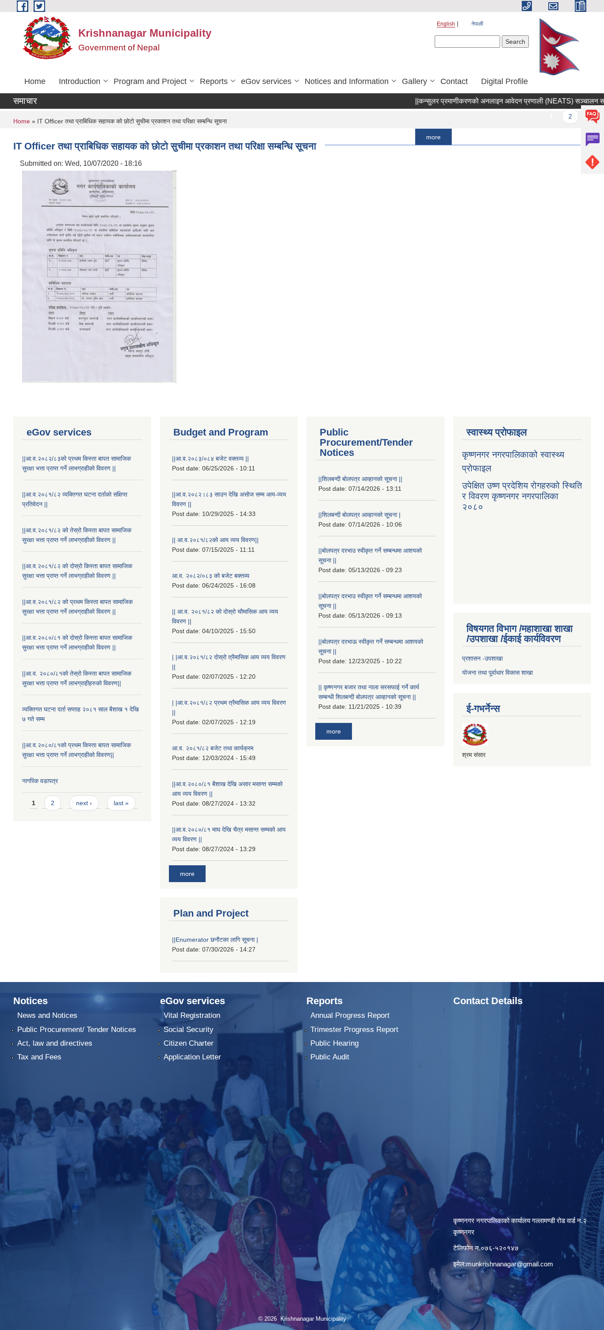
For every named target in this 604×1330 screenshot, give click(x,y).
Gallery (414, 81)
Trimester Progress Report (354, 1029)
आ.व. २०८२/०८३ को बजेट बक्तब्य (210, 575)
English (446, 24)
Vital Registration (192, 1015)
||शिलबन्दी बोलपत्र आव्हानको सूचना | (359, 514)
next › (84, 802)
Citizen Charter (189, 1043)
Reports (214, 81)
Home (35, 81)
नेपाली (477, 24)
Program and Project (150, 81)
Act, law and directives (54, 1043)
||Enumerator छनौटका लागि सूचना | (215, 939)
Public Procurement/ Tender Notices (76, 1029)
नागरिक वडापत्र (40, 780)
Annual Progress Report (350, 1015)
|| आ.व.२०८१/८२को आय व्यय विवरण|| (215, 539)
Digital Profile (504, 81)
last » (121, 802)
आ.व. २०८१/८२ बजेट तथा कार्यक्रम (212, 748)
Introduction (79, 81)
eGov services (266, 81)
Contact (454, 81)
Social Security (189, 1029)
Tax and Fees (39, 1057)
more (397, 136)
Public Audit (329, 1057)
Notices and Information (347, 81)
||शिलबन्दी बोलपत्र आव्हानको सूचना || (360, 478)
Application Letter (192, 1057)
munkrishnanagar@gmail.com (509, 1264)
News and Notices (47, 1015)
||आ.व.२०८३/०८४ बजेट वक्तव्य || (210, 458)
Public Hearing (334, 1043)
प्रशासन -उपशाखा (482, 658)
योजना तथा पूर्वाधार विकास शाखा (497, 672)
